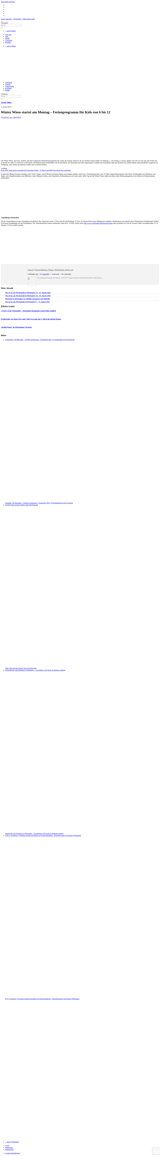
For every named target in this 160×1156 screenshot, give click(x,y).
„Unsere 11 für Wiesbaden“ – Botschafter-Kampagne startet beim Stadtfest (28, 311)
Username (4, 23)
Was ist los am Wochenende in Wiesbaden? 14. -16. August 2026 (28, 296)
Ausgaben (8, 40)
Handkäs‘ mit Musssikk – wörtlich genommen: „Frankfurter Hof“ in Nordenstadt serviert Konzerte (39, 503)
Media (7, 38)
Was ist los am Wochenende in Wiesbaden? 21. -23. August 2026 (28, 293)
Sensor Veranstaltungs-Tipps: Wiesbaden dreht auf (50, 270)
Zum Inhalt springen (8, 2)
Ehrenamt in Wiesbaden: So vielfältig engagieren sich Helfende (27, 299)
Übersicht (8, 82)
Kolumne (8, 88)
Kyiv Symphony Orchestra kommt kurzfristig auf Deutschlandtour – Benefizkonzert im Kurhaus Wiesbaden (42, 999)
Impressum (9, 1147)
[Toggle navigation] (2, 21)
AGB (7, 1146)
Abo (6, 36)
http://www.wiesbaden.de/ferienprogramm (98, 223)
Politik (7, 90)
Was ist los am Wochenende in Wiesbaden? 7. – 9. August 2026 (27, 302)
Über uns (8, 34)
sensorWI (45, 274)
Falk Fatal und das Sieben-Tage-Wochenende (20, 668)
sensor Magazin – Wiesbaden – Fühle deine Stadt (18, 19)
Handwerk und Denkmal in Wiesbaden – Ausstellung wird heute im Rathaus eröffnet (34, 833)
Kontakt (8, 42)
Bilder (9, 102)
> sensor (10, 31)
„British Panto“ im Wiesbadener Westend (16, 327)
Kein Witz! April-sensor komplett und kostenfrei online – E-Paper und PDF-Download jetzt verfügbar (36, 170)
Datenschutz (9, 1149)
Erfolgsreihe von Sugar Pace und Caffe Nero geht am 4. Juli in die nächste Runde (31, 319)
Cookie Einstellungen (12, 1153)
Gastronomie (9, 86)
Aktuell (7, 84)
